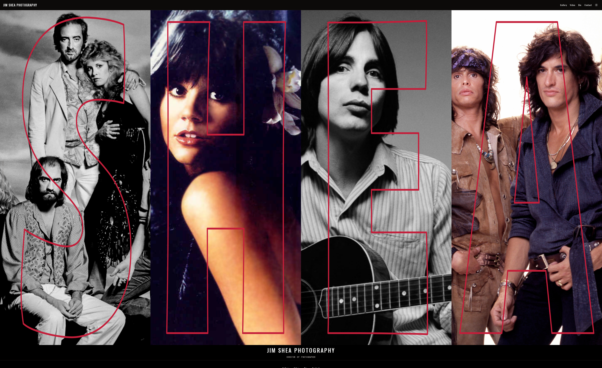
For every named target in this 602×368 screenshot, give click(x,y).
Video (572, 5)
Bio (579, 5)
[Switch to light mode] (596, 5)
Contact (588, 5)
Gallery (563, 5)
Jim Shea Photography (20, 5)
